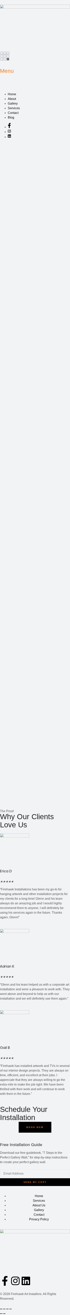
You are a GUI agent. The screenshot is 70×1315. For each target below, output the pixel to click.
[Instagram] (15, 1281)
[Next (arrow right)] (4, 1313)
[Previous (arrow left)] (1, 1313)
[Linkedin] (26, 1281)
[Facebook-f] (5, 1281)
